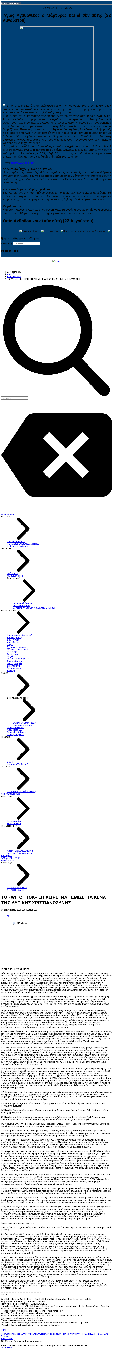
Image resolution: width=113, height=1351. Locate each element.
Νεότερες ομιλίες (15, 890)
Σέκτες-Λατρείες (15, 663)
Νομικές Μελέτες (15, 727)
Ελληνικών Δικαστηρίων (24, 723)
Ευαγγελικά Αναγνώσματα (19, 853)
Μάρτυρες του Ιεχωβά (17, 649)
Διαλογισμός (13, 640)
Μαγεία (10, 656)
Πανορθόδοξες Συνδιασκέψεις (21, 791)
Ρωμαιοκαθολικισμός (23, 603)
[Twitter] (8, 916)
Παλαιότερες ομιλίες (17, 887)
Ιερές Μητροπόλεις (16, 541)
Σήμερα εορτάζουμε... (11, 3)
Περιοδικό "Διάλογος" (17, 764)
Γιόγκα (10, 644)
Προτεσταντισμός (21, 605)
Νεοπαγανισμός (14, 668)
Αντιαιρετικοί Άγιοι (10, 858)
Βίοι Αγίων (6, 855)
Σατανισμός (12, 654)
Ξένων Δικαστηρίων (22, 725)
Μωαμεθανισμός (15, 576)
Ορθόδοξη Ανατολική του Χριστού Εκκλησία (34, 608)
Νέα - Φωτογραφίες (10, 794)
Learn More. (6, 1348)
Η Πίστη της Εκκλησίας (18, 546)
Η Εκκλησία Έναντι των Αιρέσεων (23, 544)
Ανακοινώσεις (8, 514)
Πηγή (3, 1329)
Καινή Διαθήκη (14, 823)
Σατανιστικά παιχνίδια (18, 659)
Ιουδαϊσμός (12, 573)
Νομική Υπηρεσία (15, 734)
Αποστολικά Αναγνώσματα (20, 851)
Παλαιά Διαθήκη (14, 821)
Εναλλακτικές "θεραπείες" (19, 635)
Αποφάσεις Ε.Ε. (14, 730)
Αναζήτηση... (7, 243)
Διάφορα (11, 670)
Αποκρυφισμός (14, 637)
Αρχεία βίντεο (8, 860)
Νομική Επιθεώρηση (16, 732)
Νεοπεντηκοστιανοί (16, 647)
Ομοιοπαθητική (14, 661)
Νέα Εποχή (12, 651)
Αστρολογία (13, 642)
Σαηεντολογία (13, 666)
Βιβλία (10, 762)
